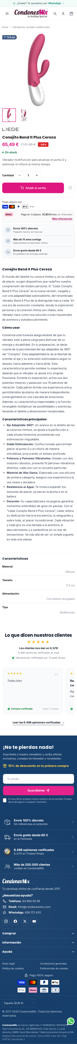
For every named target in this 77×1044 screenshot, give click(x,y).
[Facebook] (15, 921)
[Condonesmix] (31, 14)
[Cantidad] (20, 175)
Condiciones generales (53, 963)
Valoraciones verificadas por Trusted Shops (40, 657)
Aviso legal (8, 963)
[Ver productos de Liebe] (10, 129)
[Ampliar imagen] (38, 70)
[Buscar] (55, 14)
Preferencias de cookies (54, 968)
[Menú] (7, 14)
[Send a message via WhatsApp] (70, 1021)
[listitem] (9, 115)
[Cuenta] (63, 14)
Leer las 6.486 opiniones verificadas (38, 722)
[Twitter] (25, 921)
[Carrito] (71, 14)
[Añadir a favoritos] (70, 188)
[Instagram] (6, 921)
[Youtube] (34, 921)
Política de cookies (13, 968)
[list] (38, 691)
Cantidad (8, 175)
